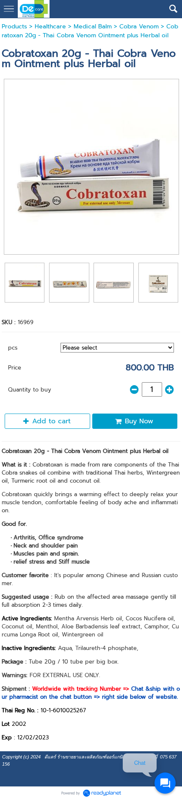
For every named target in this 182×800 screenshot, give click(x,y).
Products (14, 26)
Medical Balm (93, 26)
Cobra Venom (139, 26)
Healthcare (50, 26)
